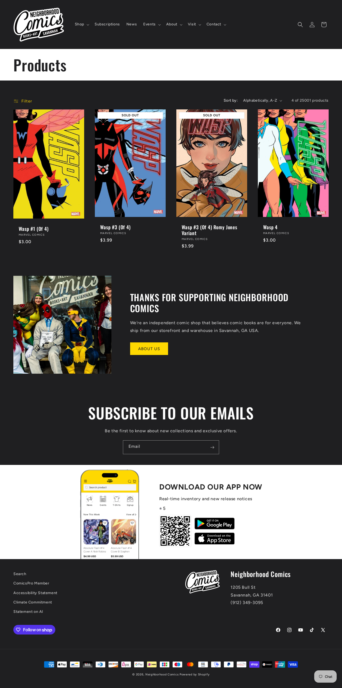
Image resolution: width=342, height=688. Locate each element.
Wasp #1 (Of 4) (34, 229)
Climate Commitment (32, 602)
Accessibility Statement (35, 593)
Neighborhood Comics (161, 674)
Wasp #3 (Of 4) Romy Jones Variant (209, 230)
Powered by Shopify (195, 674)
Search (19, 574)
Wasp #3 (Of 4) (115, 227)
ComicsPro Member (31, 583)
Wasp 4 (270, 227)
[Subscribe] (212, 447)
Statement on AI (28, 611)
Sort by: (231, 100)
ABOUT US (149, 348)
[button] (81, 24)
